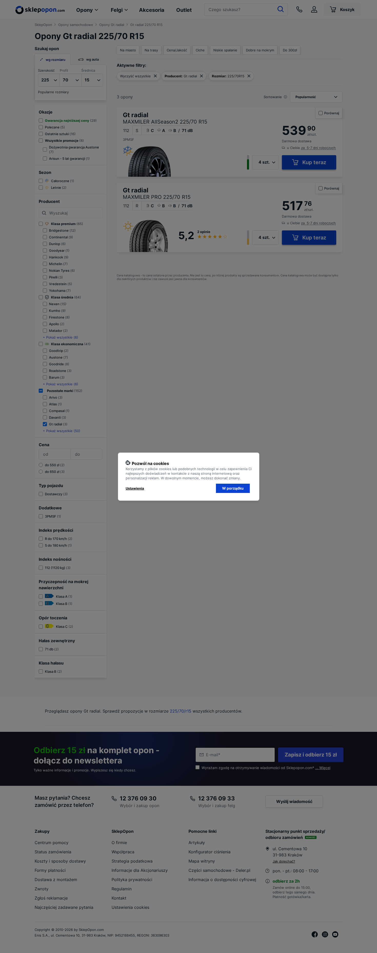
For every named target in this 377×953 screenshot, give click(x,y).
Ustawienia (135, 488)
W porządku (233, 488)
